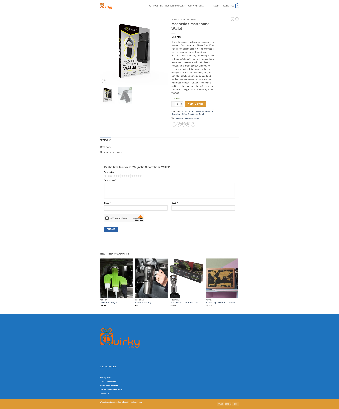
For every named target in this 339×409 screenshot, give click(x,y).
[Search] (150, 5)
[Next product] (232, 19)
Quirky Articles (196, 6)
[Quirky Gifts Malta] (122, 6)
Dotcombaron (136, 402)
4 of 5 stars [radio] (125, 176)
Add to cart (195, 104)
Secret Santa (193, 114)
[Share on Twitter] (179, 124)
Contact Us (104, 394)
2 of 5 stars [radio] (109, 176)
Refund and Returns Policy (111, 390)
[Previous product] (237, 19)
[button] (216, 6)
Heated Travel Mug (143, 302)
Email (174, 203)
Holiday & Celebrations (204, 111)
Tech (182, 20)
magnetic (179, 118)
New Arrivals (176, 114)
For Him (184, 111)
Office (184, 114)
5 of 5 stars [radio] (136, 176)
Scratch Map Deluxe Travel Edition (220, 302)
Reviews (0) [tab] (105, 140)
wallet (196, 118)
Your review (110, 180)
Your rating (109, 172)
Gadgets (191, 20)
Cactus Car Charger (108, 302)
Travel (201, 114)
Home (155, 6)
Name (107, 203)
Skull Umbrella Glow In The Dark (184, 302)
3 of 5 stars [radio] (116, 176)
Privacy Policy (105, 377)
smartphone (188, 118)
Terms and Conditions (109, 385)
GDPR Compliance (108, 382)
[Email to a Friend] (183, 124)
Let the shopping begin (172, 6)
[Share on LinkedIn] (193, 124)
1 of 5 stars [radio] (105, 176)
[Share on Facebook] (174, 124)
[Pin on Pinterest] (188, 124)
